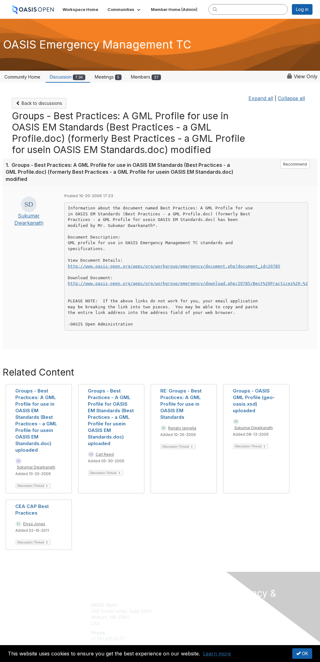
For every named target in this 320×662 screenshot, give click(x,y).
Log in (302, 9)
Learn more (217, 653)
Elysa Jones (34, 523)
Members (145, 77)
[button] (124, 9)
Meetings (107, 77)
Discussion (66, 77)
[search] (215, 9)
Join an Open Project (184, 614)
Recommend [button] (295, 164)
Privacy (242, 622)
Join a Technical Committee (190, 623)
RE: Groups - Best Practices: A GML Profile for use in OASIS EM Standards (181, 404)
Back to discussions (41, 103)
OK (304, 653)
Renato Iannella (182, 428)
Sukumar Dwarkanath (36, 467)
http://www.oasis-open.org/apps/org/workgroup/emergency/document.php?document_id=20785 (174, 266)
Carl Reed (105, 454)
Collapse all (291, 98)
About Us (243, 616)
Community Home (22, 77)
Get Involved (175, 605)
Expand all (260, 98)
